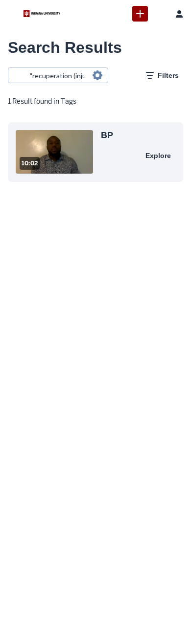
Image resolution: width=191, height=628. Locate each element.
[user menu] (179, 14)
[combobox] (57, 75)
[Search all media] (159, 14)
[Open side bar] (12, 14)
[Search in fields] (97, 75)
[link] (140, 14)
